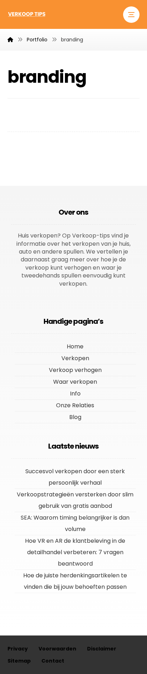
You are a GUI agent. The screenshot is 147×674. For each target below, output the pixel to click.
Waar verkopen (75, 382)
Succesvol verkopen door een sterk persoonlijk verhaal (75, 477)
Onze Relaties (75, 405)
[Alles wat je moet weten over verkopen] (27, 14)
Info (75, 393)
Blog (75, 417)
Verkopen (75, 358)
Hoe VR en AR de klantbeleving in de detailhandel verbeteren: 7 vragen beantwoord (75, 552)
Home (75, 346)
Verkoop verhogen (75, 370)
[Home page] (10, 39)
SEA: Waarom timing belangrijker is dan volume (75, 523)
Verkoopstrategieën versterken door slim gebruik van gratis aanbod (75, 500)
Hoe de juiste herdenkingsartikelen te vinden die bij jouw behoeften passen (75, 581)
